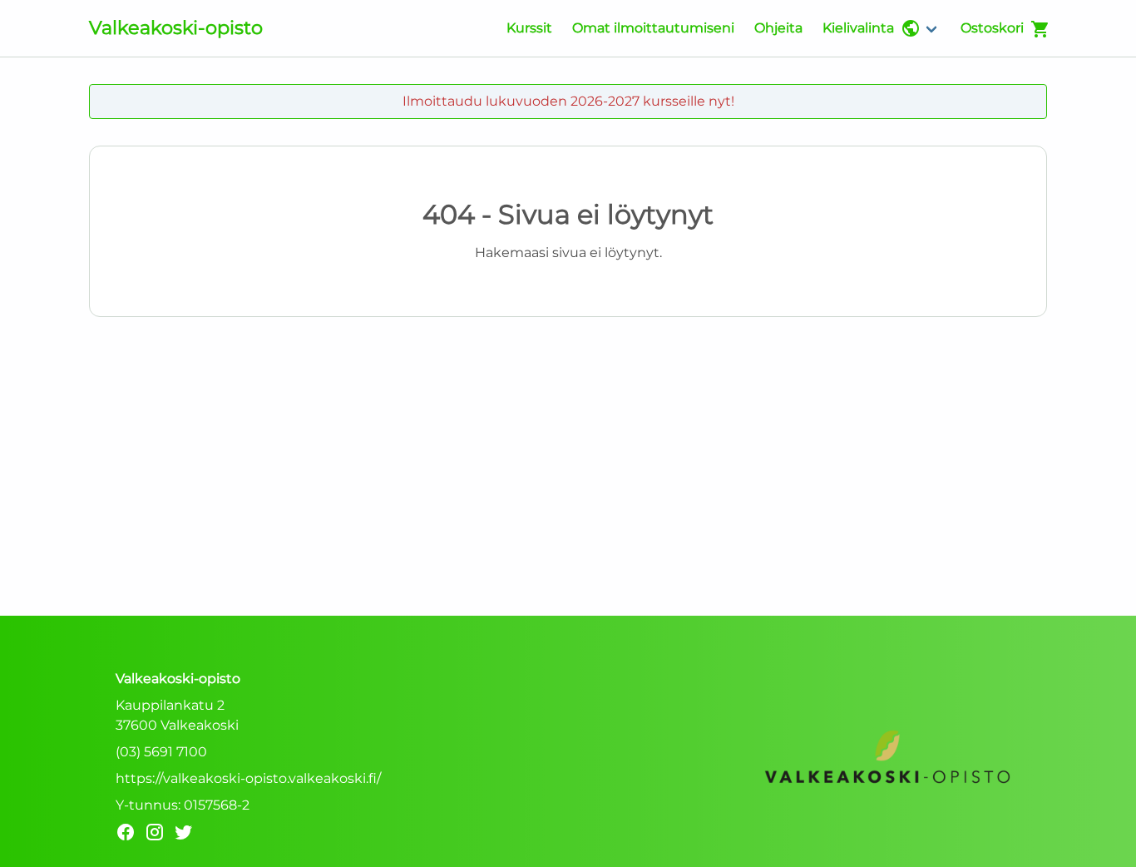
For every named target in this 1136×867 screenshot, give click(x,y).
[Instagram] (159, 835)
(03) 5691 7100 (161, 752)
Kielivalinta (858, 28)
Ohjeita (778, 28)
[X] (188, 835)
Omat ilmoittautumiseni (653, 28)
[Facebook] (130, 835)
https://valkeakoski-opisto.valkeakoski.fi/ (248, 778)
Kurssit (529, 28)
